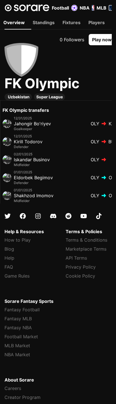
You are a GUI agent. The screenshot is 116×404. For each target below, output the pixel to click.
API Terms (76, 258)
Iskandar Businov (32, 159)
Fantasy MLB (18, 318)
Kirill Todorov (28, 141)
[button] (102, 39)
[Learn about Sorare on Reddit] (68, 216)
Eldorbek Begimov (33, 177)
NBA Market (17, 354)
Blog (9, 249)
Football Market (21, 336)
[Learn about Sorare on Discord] (53, 216)
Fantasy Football (22, 309)
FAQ (9, 267)
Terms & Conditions (86, 240)
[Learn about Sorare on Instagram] (38, 216)
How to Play (18, 240)
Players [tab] (96, 22)
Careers (13, 388)
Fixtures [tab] (72, 22)
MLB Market (17, 345)
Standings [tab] (44, 22)
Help (9, 258)
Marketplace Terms (86, 249)
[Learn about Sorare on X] (7, 216)
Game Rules (17, 276)
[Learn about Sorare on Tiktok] (98, 216)
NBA (85, 8)
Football (60, 8)
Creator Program (23, 397)
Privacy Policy (81, 267)
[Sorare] (27, 7)
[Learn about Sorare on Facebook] (22, 216)
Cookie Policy (80, 276)
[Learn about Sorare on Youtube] (83, 216)
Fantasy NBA (18, 327)
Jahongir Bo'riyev (32, 123)
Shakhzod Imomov (33, 195)
